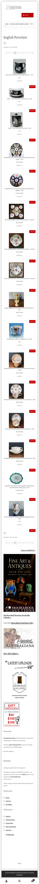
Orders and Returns (11, 826)
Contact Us (8, 830)
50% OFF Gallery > (11, 653)
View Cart (8, 801)
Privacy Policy (9, 823)
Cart (30, 879)
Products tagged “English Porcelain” (19, 24)
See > (17, 616)
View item (32, 86)
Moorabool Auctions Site (22, 623)
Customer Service (10, 820)
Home (7, 24)
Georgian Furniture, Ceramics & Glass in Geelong (19, 696)
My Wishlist (9, 804)
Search (19, 881)
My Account (6, 881)
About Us (8, 816)
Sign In (7, 798)
